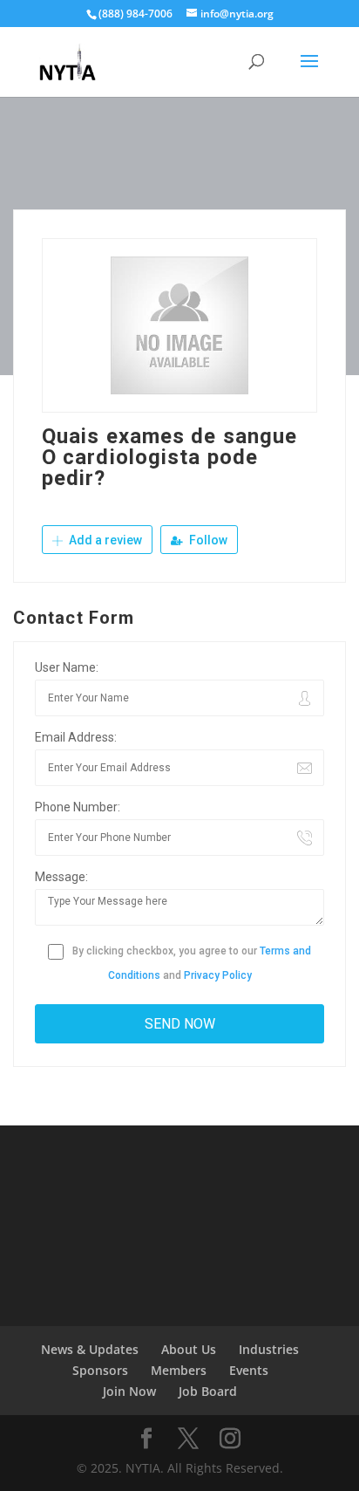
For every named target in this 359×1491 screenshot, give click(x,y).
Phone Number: (77, 807)
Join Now (129, 1391)
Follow (206, 540)
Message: (61, 877)
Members (179, 1370)
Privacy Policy (218, 975)
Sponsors (100, 1370)
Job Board (208, 1391)
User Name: (66, 667)
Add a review (104, 540)
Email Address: (76, 737)
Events (248, 1370)
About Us (188, 1349)
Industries (269, 1349)
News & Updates (90, 1349)
